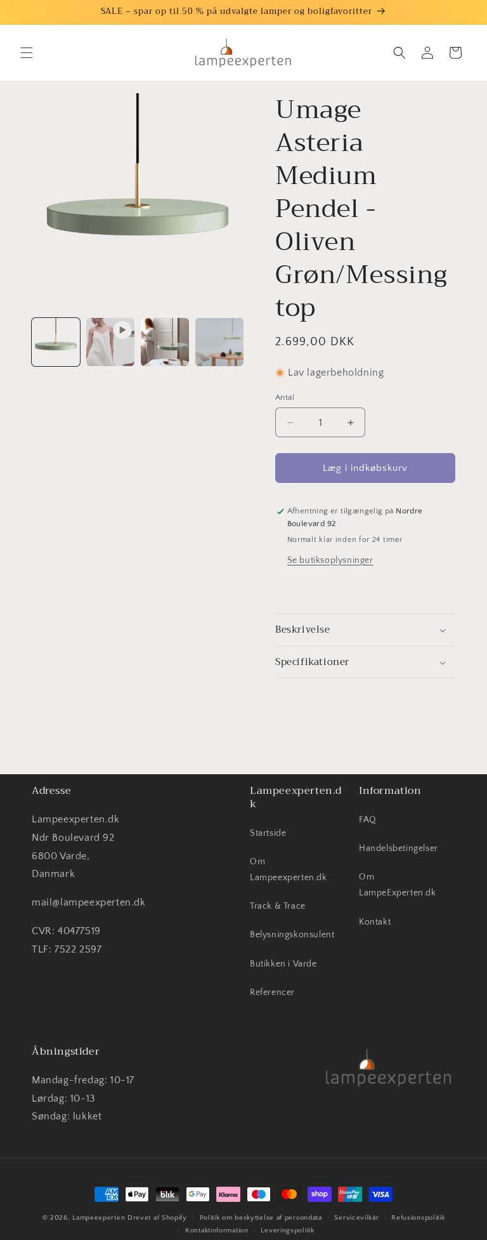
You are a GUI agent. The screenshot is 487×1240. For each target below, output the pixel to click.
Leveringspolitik (287, 1230)
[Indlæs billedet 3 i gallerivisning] (219, 342)
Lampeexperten (98, 1218)
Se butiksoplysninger (330, 560)
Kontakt (375, 922)
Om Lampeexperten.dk (288, 870)
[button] (27, 53)
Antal (284, 397)
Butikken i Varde (283, 964)
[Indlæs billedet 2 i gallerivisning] (165, 342)
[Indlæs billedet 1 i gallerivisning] (56, 342)
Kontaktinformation (217, 1230)
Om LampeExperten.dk (397, 885)
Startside (268, 833)
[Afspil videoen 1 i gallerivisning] (110, 342)
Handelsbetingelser (398, 848)
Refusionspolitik (418, 1218)
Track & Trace (278, 906)
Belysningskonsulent (292, 935)
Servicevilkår (356, 1218)
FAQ (368, 820)
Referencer (272, 992)
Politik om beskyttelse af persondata (261, 1218)
